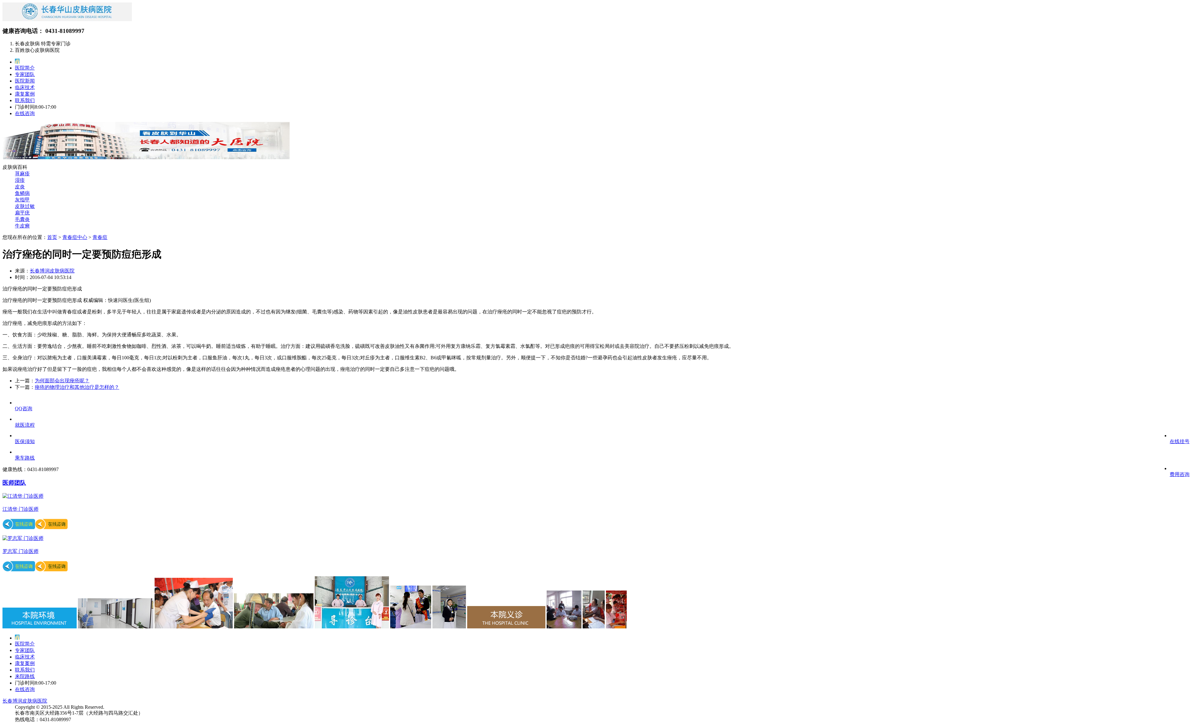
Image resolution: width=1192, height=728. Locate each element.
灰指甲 (22, 199)
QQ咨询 (23, 408)
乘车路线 (25, 458)
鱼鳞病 (22, 193)
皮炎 (20, 186)
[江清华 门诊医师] (22, 496)
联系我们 (25, 100)
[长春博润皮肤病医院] (67, 19)
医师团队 (14, 482)
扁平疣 (22, 212)
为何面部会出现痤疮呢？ (62, 380)
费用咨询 (1180, 474)
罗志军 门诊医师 (20, 551)
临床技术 (25, 87)
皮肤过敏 (25, 206)
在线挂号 (1180, 441)
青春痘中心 (74, 237)
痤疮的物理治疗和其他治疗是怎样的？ (77, 387)
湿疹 (20, 180)
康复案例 (25, 94)
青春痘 (100, 237)
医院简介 (25, 67)
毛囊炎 (22, 219)
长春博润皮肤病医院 (52, 270)
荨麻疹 (22, 173)
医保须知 (25, 441)
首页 (52, 237)
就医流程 (25, 425)
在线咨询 (25, 113)
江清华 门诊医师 (20, 509)
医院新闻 (25, 80)
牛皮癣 (22, 225)
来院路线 (25, 676)
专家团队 (25, 74)
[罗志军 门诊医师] (22, 538)
